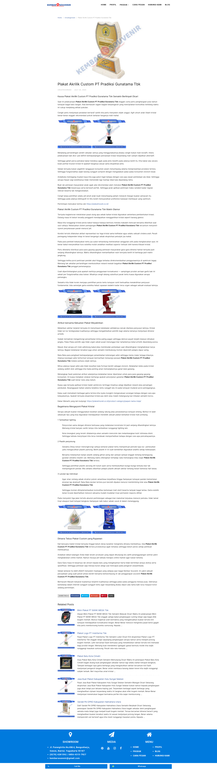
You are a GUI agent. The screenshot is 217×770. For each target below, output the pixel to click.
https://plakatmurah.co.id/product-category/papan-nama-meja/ (114, 401)
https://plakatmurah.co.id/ (97, 204)
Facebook (75, 596)
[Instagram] (114, 748)
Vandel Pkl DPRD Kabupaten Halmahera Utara (99, 702)
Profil (113, 5)
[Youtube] (108, 748)
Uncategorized (70, 18)
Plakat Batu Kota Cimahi (88, 656)
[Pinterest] (102, 748)
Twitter (85, 596)
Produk (123, 5)
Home (103, 5)
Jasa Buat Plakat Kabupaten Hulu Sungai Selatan (100, 679)
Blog (167, 5)
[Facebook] (121, 748)
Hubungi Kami (155, 5)
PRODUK (137, 751)
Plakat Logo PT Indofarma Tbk (92, 633)
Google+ (96, 596)
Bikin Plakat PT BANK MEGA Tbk (92, 610)
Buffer (111, 596)
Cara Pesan (138, 5)
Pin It (104, 596)
